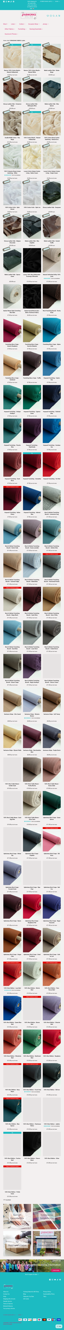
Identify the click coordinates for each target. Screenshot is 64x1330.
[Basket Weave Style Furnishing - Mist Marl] (12, 296)
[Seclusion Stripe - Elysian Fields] (12, 736)
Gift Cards (26, 1299)
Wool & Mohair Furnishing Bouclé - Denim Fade (12, 547)
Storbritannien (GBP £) (46, 1)
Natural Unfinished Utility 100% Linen (51, 275)
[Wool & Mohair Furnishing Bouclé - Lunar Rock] (32, 632)
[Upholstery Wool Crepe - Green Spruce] (52, 803)
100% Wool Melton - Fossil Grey (32, 1090)
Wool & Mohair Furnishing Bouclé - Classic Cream (51, 681)
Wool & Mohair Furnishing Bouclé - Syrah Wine (32, 614)
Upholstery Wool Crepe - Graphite (32, 854)
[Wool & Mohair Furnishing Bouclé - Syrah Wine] (32, 599)
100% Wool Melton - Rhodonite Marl (12, 1057)
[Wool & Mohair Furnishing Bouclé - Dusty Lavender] (32, 532)
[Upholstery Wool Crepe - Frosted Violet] (12, 873)
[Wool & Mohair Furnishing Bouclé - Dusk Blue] (12, 632)
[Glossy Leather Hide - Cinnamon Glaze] (12, 89)
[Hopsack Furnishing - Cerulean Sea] (52, 431)
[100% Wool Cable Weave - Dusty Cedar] (52, 769)
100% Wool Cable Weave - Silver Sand (32, 818)
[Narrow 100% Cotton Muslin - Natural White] (32, 56)
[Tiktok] (11, 1)
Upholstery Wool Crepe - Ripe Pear (32, 888)
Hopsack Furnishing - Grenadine (32, 479)
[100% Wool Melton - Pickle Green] (12, 1177)
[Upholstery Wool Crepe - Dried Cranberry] (32, 940)
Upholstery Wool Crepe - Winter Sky (12, 854)
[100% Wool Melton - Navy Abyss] (12, 1075)
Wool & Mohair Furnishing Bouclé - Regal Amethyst (32, 681)
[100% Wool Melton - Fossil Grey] (32, 1075)
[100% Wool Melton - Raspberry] (52, 1042)
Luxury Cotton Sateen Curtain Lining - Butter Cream (32, 172)
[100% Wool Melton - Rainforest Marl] (32, 1042)
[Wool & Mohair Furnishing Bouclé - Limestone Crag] (52, 498)
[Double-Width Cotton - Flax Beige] (12, 123)
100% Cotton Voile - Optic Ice (32, 207)
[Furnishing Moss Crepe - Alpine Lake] (52, 330)
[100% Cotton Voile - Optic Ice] (32, 193)
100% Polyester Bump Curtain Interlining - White (12, 172)
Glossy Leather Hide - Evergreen (52, 207)
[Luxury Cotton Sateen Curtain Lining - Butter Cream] (32, 157)
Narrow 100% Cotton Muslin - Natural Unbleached (12, 71)
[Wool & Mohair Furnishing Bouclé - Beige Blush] (12, 599)
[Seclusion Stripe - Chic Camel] (12, 700)
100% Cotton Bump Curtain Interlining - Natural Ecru (51, 138)
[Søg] (53, 16)
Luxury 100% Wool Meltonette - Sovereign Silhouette (32, 275)
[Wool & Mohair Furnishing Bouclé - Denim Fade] (12, 532)
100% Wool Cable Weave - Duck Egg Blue (12, 818)
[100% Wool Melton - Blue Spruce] (12, 1110)
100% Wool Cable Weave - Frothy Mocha (32, 784)
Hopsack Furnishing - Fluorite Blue (12, 446)
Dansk (56, 1)
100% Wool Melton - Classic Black (32, 1159)
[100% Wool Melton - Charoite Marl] (52, 1008)
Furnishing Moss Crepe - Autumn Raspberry (12, 345)
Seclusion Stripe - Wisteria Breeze (32, 715)
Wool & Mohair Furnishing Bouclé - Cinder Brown (51, 648)
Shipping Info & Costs (9, 1299)
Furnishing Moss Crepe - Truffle (32, 378)
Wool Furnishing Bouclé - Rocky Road (52, 311)
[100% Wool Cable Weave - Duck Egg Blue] (12, 803)
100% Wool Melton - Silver (51, 1158)
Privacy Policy (47, 1291)
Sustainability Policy (48, 1294)
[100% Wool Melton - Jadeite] (52, 1110)
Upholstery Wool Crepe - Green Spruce (51, 818)
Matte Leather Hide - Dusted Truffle (52, 242)
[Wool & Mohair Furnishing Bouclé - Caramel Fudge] (12, 565)
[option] (32, 1266)
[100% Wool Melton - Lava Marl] (12, 974)
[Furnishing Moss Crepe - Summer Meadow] (32, 330)
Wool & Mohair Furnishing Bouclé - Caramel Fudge (12, 580)
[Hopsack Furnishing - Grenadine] (32, 464)
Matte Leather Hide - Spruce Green (12, 275)
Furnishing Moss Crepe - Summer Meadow (32, 345)
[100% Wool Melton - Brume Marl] (32, 1008)
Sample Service (7, 1301)
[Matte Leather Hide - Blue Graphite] (32, 226)
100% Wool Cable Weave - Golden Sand (12, 784)
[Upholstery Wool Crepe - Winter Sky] (12, 839)
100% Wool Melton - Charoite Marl (52, 1023)
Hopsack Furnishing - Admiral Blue (32, 513)
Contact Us (6, 1294)
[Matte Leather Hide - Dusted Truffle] (52, 226)
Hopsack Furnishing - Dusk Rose (12, 479)
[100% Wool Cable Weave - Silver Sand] (32, 803)
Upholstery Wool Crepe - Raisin (12, 921)
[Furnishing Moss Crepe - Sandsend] (12, 363)
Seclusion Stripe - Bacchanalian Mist (32, 751)
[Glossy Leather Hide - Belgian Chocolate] (12, 226)
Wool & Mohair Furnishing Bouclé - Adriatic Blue (51, 547)
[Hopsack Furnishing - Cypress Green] (32, 397)
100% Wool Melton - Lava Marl (12, 988)
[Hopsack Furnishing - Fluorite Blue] (12, 431)
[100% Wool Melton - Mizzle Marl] (32, 974)
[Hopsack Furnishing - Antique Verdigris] (12, 397)
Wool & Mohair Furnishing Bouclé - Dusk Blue (12, 648)
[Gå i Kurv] (59, 16)
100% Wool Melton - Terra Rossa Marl (51, 989)
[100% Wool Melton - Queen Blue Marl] (12, 1008)
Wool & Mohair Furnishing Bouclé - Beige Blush (12, 614)
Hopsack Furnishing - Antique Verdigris (12, 412)
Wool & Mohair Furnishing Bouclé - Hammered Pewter (51, 580)
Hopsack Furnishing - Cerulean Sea (51, 446)
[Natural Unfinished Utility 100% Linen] (52, 260)
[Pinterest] (13, 1)
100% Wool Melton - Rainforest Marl (32, 1057)
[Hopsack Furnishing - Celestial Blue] (52, 397)
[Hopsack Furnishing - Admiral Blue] (32, 498)
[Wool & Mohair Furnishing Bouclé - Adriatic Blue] (52, 532)
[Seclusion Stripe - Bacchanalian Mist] (32, 736)
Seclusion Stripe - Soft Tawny (52, 714)
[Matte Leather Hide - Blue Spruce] (52, 89)
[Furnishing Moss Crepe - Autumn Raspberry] (12, 330)
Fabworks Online (17, 1322)
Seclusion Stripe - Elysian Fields (12, 750)
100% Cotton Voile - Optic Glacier (12, 208)
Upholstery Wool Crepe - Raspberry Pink (32, 921)
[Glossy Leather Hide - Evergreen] (52, 193)
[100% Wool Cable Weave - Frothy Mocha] (32, 769)
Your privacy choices (9, 1308)
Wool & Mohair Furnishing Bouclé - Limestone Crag (51, 513)
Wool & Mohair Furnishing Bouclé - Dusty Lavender (32, 547)
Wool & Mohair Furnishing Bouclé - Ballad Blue (32, 580)
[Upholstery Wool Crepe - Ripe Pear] (32, 873)
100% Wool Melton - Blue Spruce (12, 1125)
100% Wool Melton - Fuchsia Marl (12, 1159)
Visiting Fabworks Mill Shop (31, 1291)
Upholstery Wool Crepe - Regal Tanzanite (51, 921)
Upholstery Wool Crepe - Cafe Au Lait (52, 955)
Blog (24, 1294)
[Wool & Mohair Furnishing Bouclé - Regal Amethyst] (32, 666)
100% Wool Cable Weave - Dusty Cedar (51, 784)
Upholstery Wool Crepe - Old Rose (52, 854)
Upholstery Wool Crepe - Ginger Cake (12, 955)
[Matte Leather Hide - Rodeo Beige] (52, 56)
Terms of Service (8, 1303)
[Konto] (56, 16)
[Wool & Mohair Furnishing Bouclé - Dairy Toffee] (52, 599)
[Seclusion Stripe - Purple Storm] (52, 736)
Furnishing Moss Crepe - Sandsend (12, 379)
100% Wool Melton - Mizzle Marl (32, 989)
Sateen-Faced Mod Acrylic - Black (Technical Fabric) (32, 311)
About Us (5, 1291)
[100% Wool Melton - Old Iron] (52, 1075)
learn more (56, 1270)
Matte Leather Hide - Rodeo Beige (51, 71)
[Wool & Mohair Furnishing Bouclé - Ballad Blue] (32, 565)
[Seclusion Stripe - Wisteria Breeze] (32, 700)
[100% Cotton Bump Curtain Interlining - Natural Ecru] (52, 123)
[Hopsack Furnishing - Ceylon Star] (52, 363)
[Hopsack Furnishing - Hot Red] (52, 464)
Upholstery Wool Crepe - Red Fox (52, 888)
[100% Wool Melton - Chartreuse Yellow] (32, 1110)
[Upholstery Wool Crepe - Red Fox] (52, 873)
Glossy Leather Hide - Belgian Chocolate (12, 242)
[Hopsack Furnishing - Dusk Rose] (12, 464)
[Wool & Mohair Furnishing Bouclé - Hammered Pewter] (52, 565)
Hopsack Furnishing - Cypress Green (32, 412)
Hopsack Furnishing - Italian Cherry (12, 513)
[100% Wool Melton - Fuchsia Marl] (12, 1144)
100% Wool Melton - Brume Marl (32, 1023)
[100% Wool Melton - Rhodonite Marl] (12, 1042)
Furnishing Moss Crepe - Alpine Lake (51, 345)
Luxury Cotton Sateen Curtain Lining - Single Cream (52, 172)
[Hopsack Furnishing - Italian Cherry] (12, 498)
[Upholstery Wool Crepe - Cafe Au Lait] (52, 940)
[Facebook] (4, 1)
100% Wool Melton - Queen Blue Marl (12, 1023)
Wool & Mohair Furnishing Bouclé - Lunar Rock (32, 648)
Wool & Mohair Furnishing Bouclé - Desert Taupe (12, 681)
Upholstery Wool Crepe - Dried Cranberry (32, 955)
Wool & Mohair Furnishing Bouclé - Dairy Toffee (51, 614)
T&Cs (44, 1296)
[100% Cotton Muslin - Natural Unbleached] (32, 123)
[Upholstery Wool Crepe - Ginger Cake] (12, 940)
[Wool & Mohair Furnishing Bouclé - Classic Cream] (52, 666)
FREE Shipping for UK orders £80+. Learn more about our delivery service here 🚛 (32, 5)
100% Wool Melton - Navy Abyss (12, 1090)
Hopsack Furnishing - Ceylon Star (52, 379)
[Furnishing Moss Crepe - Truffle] (32, 363)
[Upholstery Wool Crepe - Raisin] (12, 906)
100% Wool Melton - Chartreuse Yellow (32, 1125)
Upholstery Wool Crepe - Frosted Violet (12, 888)
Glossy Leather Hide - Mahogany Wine (32, 105)
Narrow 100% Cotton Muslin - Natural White (32, 71)
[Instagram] (6, 1)
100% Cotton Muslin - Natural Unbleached (32, 138)
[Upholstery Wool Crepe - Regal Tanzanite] (52, 906)
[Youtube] (8, 1)
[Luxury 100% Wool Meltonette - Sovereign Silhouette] (32, 260)
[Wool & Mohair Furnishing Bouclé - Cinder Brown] (52, 632)
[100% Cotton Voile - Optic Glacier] (12, 193)
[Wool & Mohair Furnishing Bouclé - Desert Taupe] (12, 666)
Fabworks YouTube (28, 1296)
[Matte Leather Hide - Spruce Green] (12, 260)
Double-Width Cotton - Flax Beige (12, 138)
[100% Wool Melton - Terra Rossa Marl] (52, 974)
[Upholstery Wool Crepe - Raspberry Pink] (32, 906)
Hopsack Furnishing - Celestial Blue (51, 412)
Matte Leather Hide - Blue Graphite (32, 242)
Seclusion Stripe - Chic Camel (12, 714)
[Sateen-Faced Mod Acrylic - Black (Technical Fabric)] (32, 296)
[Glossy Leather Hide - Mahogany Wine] (32, 89)
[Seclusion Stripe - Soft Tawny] (52, 700)
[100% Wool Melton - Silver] (52, 1144)
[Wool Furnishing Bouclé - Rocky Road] (52, 296)
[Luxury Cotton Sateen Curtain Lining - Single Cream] (52, 157)
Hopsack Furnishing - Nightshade (32, 446)
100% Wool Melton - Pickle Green (12, 1193)
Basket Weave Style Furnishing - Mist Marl (12, 311)
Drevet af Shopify (7, 1324)
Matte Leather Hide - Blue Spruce (52, 105)
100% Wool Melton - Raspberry (51, 1056)
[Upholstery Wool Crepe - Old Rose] (52, 839)
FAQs (4, 1296)
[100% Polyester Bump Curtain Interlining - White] (12, 157)
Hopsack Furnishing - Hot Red (51, 479)
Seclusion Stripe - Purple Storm (51, 750)
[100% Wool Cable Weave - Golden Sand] (12, 769)
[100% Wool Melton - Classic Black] (32, 1144)
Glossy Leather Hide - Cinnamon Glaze (12, 105)
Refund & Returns (8, 1306)
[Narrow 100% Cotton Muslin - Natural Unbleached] (12, 56)
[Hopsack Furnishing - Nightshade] (32, 431)
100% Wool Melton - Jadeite (52, 1124)
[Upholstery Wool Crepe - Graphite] (32, 839)
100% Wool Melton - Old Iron (52, 1090)
